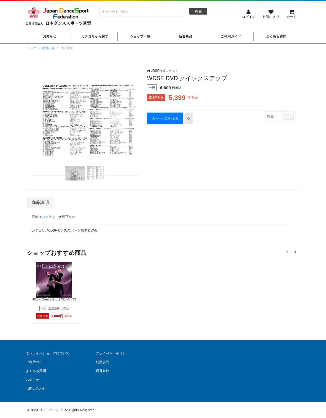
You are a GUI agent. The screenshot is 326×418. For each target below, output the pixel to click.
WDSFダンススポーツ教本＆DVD (72, 230)
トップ (31, 48)
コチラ (47, 217)
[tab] (40, 202)
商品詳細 (67, 48)
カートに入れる (165, 118)
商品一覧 (48, 48)
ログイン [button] (248, 17)
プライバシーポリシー (112, 353)
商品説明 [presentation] (40, 202)
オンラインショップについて (47, 353)
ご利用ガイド (36, 362)
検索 (198, 11)
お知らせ (32, 380)
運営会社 (102, 371)
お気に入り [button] (271, 17)
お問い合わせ (36, 388)
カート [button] (292, 17)
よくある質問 (36, 371)
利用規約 (102, 362)
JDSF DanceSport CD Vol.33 (54, 299)
